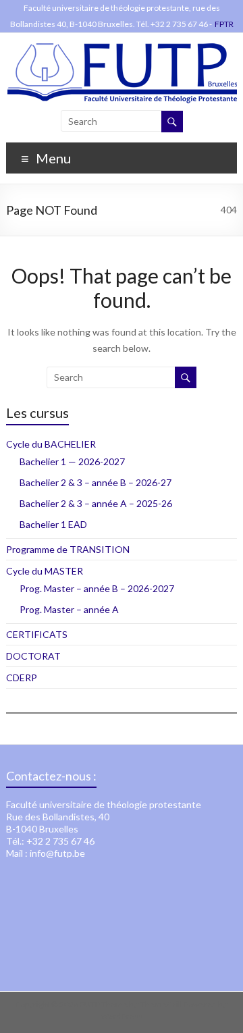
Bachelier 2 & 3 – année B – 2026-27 (95, 482)
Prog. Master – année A (69, 609)
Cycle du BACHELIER (51, 444)
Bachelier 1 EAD (53, 524)
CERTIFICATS (37, 634)
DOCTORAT (33, 656)
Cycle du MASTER (44, 571)
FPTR (224, 24)
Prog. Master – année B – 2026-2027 (97, 588)
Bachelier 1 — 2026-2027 (72, 461)
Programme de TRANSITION (68, 549)
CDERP (21, 677)
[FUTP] (122, 49)
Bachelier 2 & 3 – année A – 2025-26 (96, 503)
